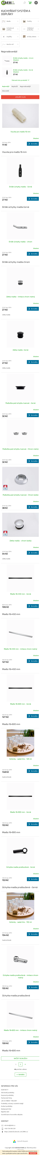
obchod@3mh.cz (9, 1125)
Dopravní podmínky (7, 1095)
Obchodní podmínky (7, 1093)
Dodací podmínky (6, 1106)
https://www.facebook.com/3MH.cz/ (16, 1132)
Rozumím (33, 1153)
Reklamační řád (6, 1109)
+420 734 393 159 (9, 1129)
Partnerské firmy (6, 1098)
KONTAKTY (4, 1090)
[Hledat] (24, 3)
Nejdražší (15, 86)
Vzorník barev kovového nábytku (12, 1115)
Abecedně (5, 91)
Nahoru (21, 1074)
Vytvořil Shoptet (22, 1141)
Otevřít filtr (20, 97)
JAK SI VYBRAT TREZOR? (9, 1101)
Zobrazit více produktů (19, 80)
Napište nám (5, 1112)
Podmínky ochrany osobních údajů (12, 1103)
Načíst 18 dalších (20, 1058)
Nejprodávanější (25, 86)
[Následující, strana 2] (21, 1064)
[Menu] (36, 3)
